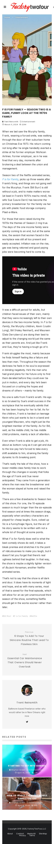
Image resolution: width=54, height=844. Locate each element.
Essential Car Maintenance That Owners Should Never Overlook (25, 660)
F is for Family (21, 616)
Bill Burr (7, 616)
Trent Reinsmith (11, 121)
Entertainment (28, 122)
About (10, 834)
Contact (20, 834)
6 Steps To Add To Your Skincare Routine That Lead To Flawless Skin (29, 638)
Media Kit (31, 834)
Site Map (43, 834)
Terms (32, 835)
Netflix (34, 616)
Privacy (22, 835)
